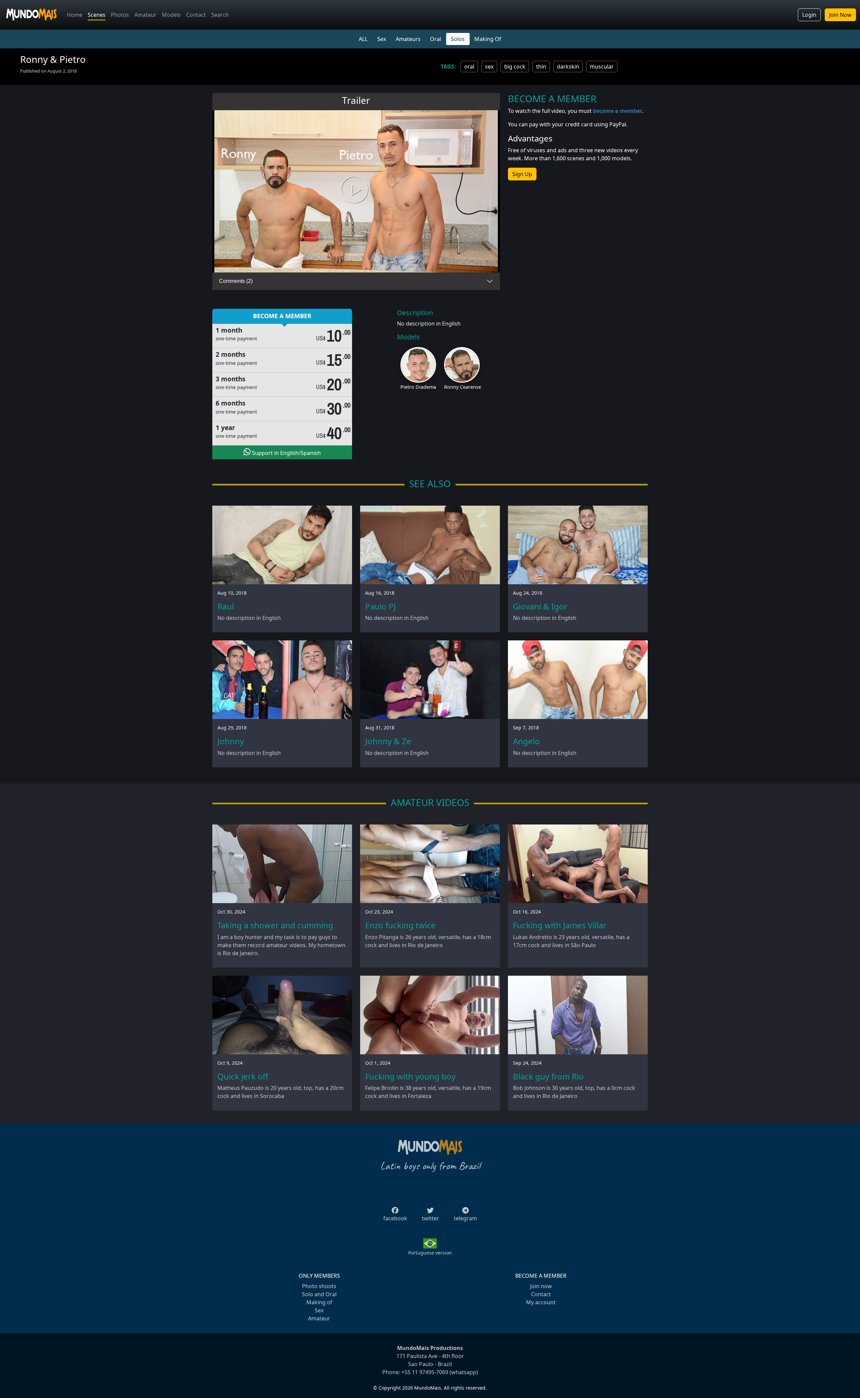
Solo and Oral (319, 1294)
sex (489, 66)
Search (220, 14)
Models (171, 14)
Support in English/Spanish (286, 453)
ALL (363, 39)
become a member (617, 111)
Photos (120, 14)
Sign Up (522, 174)
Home (74, 14)
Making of (319, 1302)
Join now (541, 1286)
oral (469, 66)
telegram (465, 1218)
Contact (196, 14)
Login (809, 14)
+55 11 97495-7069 (424, 1372)
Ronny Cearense (462, 387)
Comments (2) (236, 281)
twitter (430, 1218)
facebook (395, 1218)
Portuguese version (430, 1252)
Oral (435, 39)
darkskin (568, 66)
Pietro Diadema (418, 387)
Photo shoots (319, 1286)
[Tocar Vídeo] (356, 191)
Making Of (487, 39)
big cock (514, 66)
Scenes (96, 14)
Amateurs (408, 39)
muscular (602, 66)
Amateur (145, 14)
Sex (381, 39)
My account (541, 1302)
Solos (458, 39)
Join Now (840, 14)
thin (541, 66)
